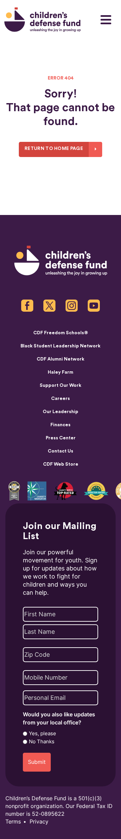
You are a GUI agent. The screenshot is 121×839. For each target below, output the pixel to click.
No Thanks (41, 741)
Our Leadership (60, 411)
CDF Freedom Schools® (60, 333)
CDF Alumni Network (60, 359)
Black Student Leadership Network (60, 346)
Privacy (39, 822)
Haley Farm (60, 372)
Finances (60, 425)
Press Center (61, 438)
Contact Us (60, 451)
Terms (13, 822)
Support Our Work (60, 385)
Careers (60, 398)
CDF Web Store (60, 464)
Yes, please (42, 733)
